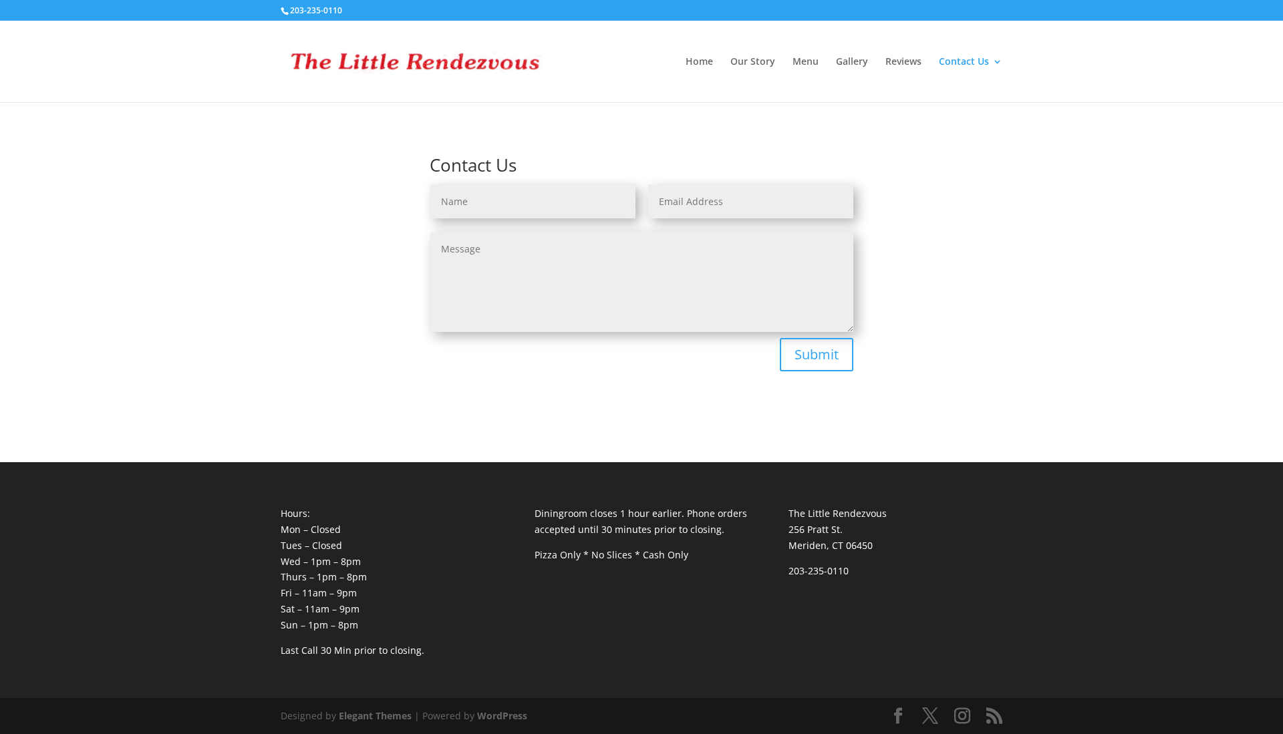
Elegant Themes (375, 715)
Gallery (852, 62)
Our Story (752, 62)
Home (699, 62)
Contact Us (964, 62)
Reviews (903, 62)
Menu (806, 62)
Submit (817, 354)
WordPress (502, 715)
